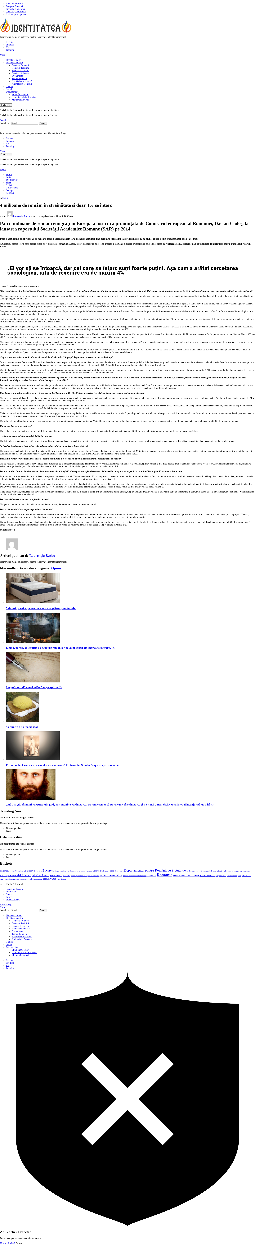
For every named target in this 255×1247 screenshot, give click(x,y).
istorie (238, 870)
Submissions (12, 179)
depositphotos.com (14, 889)
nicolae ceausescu (93, 876)
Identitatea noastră (14, 62)
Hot (7, 47)
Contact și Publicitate (16, 11)
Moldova (66, 875)
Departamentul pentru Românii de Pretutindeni (156, 870)
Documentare (12, 91)
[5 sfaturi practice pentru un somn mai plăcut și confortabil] (130, 588)
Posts (8, 177)
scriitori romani (232, 876)
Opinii (9, 89)
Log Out (10, 193)
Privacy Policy (12, 899)
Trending (10, 50)
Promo (9, 897)
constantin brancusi (84, 871)
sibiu (239, 876)
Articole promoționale (16, 14)
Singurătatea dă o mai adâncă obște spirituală (34, 687)
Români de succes (20, 70)
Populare (10, 44)
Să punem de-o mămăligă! (22, 726)
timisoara (23, 879)
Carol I (58, 871)
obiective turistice (111, 875)
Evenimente (17, 76)
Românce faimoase (21, 73)
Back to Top (6, 904)
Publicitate (11, 891)
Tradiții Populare (19, 78)
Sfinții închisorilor (20, 94)
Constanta (73, 871)
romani (151, 875)
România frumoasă (20, 65)
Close (2, 907)
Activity (9, 185)
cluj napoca (65, 871)
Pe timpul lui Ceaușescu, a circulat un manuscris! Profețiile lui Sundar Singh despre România (62, 765)
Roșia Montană (221, 876)
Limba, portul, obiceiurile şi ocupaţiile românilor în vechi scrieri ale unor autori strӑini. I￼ (60, 647)
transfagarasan (37, 879)
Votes (8, 182)
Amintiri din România (22, 84)
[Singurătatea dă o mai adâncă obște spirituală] (130, 667)
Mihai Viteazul (56, 875)
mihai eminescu (40, 875)
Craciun (96, 871)
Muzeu (84, 875)
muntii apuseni (76, 876)
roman (143, 876)
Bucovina (38, 871)
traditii (29, 879)
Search (43, 123)
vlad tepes (61, 879)
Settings (9, 190)
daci (102, 870)
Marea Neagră (5, 876)
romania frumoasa (186, 875)
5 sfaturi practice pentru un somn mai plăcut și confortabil (41, 608)
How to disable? (7, 1243)
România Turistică (14, 3)
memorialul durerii (20, 875)
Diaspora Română (14, 6)
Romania (164, 874)
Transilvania (49, 878)
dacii (112, 871)
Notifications (12, 187)
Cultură (9, 86)
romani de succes (207, 875)
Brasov (30, 871)
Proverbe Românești (15, 9)
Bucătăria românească (22, 81)
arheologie (22, 871)
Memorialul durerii (20, 99)
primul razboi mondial (132, 876)
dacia (107, 871)
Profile (9, 174)
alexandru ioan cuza (9, 871)
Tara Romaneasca (12, 879)
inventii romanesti (203, 871)
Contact (9, 894)
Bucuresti (48, 870)
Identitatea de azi (14, 60)
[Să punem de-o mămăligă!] (130, 707)
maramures (246, 871)
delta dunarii (119, 871)
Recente (9, 42)
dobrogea (192, 871)
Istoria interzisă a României (24, 97)
